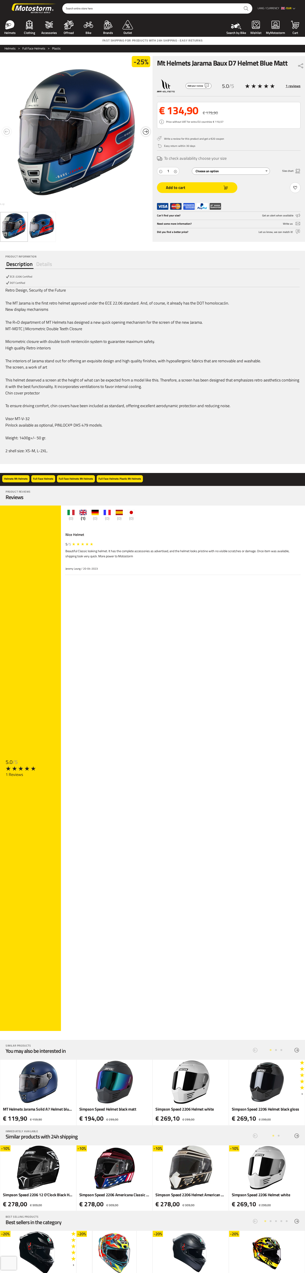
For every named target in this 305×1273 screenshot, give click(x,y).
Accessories (49, 32)
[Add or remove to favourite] (295, 187)
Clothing (29, 32)
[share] (300, 64)
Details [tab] (44, 264)
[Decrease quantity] (161, 171)
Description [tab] (19, 264)
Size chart (287, 171)
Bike (88, 32)
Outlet (127, 32)
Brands (108, 32)
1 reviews (293, 86)
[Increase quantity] (175, 171)
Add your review (195, 85)
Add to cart (175, 188)
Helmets (10, 32)
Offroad (69, 32)
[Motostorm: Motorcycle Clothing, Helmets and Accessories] (34, 8)
